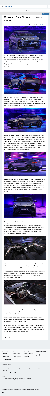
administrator (42, 24)
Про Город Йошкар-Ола (28, 353)
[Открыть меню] (2, 6)
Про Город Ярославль (28, 351)
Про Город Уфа (27, 354)
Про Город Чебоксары (6, 351)
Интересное (4, 10)
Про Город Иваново (16, 353)
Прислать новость (45, 6)
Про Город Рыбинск (16, 354)
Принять (45, 13)
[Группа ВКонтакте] (36, 355)
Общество (12, 10)
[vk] (6, 338)
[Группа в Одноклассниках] (39, 355)
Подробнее (37, 389)
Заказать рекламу (19, 10)
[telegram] (10, 338)
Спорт (33, 10)
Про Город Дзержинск (17, 356)
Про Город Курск (5, 354)
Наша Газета (4, 353)
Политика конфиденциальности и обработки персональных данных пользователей (17, 384)
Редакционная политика (6, 364)
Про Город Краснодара (6, 359)
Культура (28, 10)
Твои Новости (26, 356)
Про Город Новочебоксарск (18, 351)
